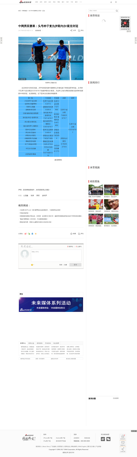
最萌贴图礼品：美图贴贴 (27, 346)
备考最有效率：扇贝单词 (58, 346)
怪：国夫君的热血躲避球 (58, 353)
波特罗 (44, 195)
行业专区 (116, 398)
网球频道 (24, 10)
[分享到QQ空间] (35, 233)
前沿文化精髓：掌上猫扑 (27, 351)
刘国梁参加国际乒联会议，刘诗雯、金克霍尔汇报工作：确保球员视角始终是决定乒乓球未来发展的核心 (52, 216)
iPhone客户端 (48, 438)
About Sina (46, 446)
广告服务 (53, 446)
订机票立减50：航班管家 (58, 351)
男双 (38, 195)
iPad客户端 (47, 441)
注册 (65, 265)
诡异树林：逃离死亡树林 (58, 349)
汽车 (72, 2)
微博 (103, 439)
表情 (33, 265)
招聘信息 (67, 446)
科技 (54, 2)
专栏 (67, 2)
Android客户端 (60, 438)
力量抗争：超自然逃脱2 (27, 349)
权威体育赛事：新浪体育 (42, 346)
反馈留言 (76, 438)
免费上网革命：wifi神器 (73, 346)
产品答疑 (98, 446)
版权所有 (71, 452)
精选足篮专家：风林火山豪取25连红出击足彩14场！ (36, 222)
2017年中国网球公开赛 (35, 10)
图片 (63, 2)
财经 (45, 2)
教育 (76, 2)
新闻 (36, 2)
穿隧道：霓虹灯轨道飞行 (27, 353)
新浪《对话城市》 (40, 358)
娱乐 (50, 2)
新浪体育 (25, 2)
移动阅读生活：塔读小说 (42, 351)
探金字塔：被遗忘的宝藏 (42, 349)
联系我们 (60, 446)
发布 (75, 265)
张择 (32, 195)
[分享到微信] (28, 233)
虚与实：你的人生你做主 (42, 353)
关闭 (129, 31)
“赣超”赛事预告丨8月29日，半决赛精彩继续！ (34, 219)
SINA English (82, 446)
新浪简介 (38, 446)
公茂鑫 (25, 195)
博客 (58, 2)
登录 (60, 265)
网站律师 (74, 446)
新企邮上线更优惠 (71, 358)
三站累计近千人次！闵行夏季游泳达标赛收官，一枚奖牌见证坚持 (40, 210)
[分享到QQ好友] (32, 233)
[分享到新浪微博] (25, 233)
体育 (41, 2)
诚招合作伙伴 (54, 358)
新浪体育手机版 (61, 441)
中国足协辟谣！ (24, 213)
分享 (74, 30)
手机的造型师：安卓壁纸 (73, 351)
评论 (82, 30)
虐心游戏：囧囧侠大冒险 (73, 349)
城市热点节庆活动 (25, 358)
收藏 (74, 233)
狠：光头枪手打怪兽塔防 (73, 353)
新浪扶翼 (92, 399)
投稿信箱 (87, 438)
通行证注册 (90, 446)
